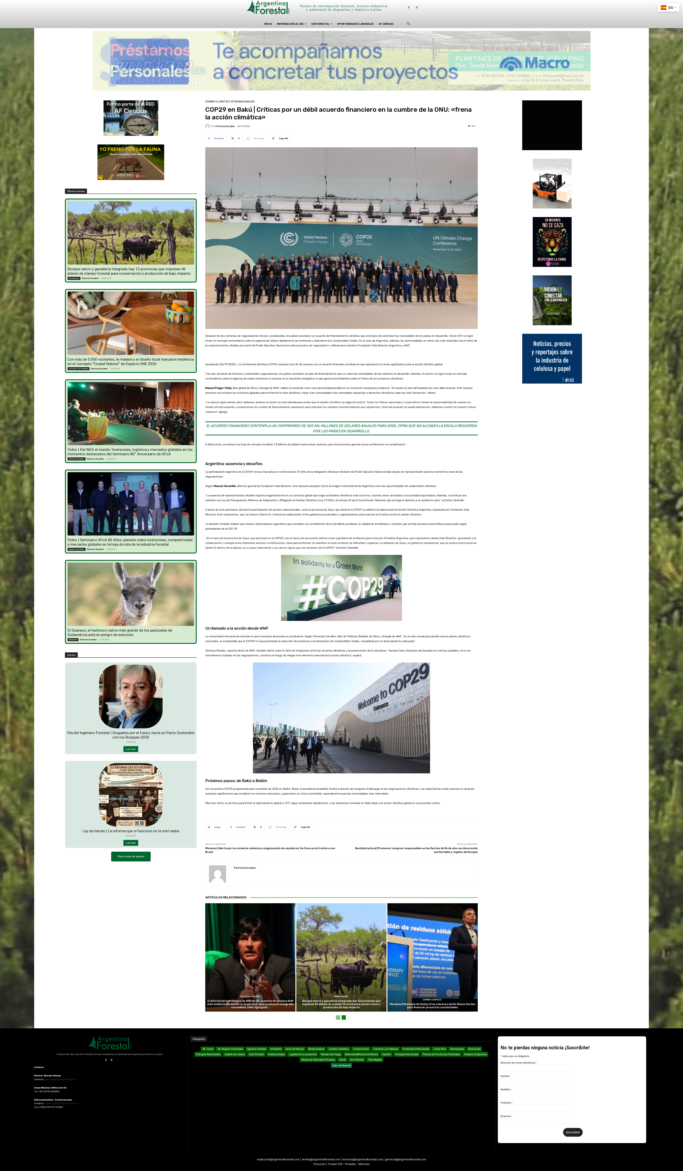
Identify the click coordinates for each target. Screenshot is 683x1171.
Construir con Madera (78, 368)
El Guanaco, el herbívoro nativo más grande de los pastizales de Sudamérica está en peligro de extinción (120, 632)
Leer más (131, 749)
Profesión (507, 1102)
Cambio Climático (217, 101)
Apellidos (506, 1089)
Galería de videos (76, 459)
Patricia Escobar (90, 278)
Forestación (74, 278)
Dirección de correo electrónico (519, 1062)
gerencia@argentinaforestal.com (60, 1079)
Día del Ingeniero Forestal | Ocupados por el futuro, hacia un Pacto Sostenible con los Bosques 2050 (130, 735)
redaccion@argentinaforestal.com (61, 1103)
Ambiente (73, 639)
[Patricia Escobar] (208, 126)
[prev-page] (338, 1017)
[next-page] (344, 1017)
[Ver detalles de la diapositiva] (341, 62)
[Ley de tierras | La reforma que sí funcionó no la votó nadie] (131, 795)
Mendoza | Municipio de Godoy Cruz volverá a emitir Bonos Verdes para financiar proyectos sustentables (432, 1006)
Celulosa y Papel (250, 997)
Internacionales (243, 101)
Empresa (506, 1116)
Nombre (506, 1076)
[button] (408, 24)
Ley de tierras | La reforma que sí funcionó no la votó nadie (131, 831)
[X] (417, 7)
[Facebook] (409, 7)
